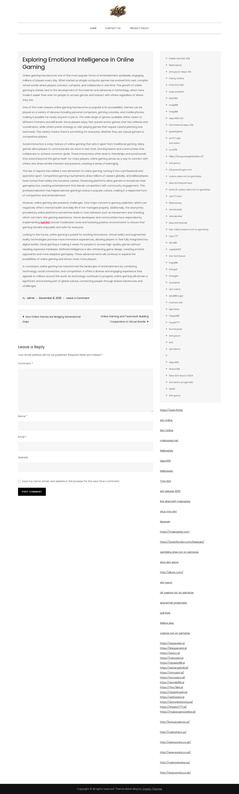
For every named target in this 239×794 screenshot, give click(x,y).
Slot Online (166, 430)
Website (23, 457)
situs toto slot (168, 511)
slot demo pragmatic (181, 382)
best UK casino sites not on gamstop (189, 189)
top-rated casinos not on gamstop (189, 229)
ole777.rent (175, 196)
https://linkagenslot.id (173, 648)
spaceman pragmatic (173, 603)
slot (171, 342)
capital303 (175, 249)
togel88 (173, 262)
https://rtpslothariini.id (173, 692)
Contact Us (113, 28)
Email (22, 437)
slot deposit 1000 (170, 491)
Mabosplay (175, 65)
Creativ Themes (152, 789)
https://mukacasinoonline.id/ (178, 712)
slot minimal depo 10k (181, 125)
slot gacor (175, 163)
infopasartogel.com (180, 169)
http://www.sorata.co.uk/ (175, 742)
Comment (25, 363)
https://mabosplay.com (174, 532)
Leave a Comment (77, 298)
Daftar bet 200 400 (179, 58)
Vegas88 (174, 315)
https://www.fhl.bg (171, 410)
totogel (173, 269)
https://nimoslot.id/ (172, 672)
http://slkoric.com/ (171, 572)
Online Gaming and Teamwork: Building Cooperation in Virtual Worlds (125, 319)
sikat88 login (176, 296)
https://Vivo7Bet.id (171, 687)
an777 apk (175, 138)
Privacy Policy (139, 28)
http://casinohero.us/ (173, 732)
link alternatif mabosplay (175, 501)
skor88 (173, 242)
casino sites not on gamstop (185, 176)
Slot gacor (175, 395)
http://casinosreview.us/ (175, 762)
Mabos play (167, 623)
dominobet (175, 209)
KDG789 (173, 98)
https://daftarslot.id (172, 697)
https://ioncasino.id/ (172, 677)
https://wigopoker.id (172, 643)
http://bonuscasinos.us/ (175, 722)
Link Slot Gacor (177, 256)
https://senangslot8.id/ (174, 668)
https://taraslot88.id (172, 663)
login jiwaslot (176, 91)
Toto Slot (165, 481)
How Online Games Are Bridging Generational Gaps (51, 319)
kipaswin (165, 521)
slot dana (174, 143)
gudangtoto (176, 131)
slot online (175, 289)
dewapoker (175, 216)
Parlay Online (176, 78)
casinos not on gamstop (175, 633)
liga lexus (174, 309)
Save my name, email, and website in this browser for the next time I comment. (71, 481)
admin (31, 298)
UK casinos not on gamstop (177, 592)
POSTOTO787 (176, 85)
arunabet (174, 282)
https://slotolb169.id (172, 682)
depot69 (174, 362)
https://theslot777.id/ (173, 707)
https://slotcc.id (170, 653)
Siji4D (172, 389)
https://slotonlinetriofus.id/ (176, 702)
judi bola (165, 613)
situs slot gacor (169, 562)
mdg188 (173, 105)
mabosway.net (169, 440)
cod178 (173, 149)
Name (22, 416)
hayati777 (174, 322)
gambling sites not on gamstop (179, 552)
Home (93, 28)
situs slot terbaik (178, 222)
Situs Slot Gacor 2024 (181, 375)
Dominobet (175, 329)
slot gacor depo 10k (180, 71)
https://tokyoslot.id (171, 658)
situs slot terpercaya (180, 183)
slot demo (175, 349)
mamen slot (176, 302)
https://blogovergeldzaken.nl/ (186, 156)
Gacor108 (174, 369)
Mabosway (175, 203)
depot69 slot (176, 118)
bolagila (173, 276)
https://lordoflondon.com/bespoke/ (182, 542)
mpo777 (173, 236)
